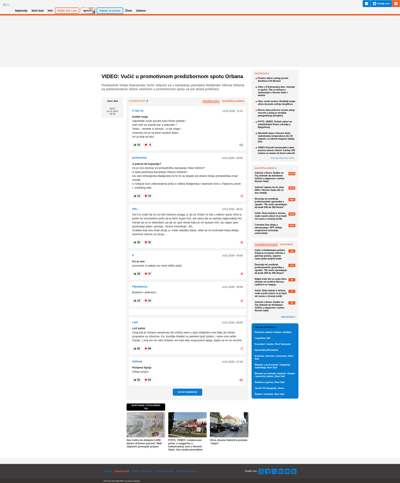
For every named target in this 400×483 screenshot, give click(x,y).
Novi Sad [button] (38, 10)
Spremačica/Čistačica (266, 350)
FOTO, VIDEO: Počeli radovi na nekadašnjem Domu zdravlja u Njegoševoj (275, 124)
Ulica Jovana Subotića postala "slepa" (228, 442)
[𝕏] (274, 471)
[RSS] (294, 471)
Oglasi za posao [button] (110, 10)
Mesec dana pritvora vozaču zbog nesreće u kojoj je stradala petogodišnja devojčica (276, 113)
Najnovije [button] (21, 10)
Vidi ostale (287, 317)
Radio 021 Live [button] (67, 10)
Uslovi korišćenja (164, 471)
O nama (107, 471)
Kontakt (135, 471)
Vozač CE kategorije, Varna (269, 388)
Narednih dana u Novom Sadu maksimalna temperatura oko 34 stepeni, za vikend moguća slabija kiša (276, 137)
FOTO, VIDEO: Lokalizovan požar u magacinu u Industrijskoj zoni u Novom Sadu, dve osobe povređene (185, 445)
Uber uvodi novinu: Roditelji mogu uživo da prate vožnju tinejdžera (276, 102)
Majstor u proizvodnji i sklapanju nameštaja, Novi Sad (272, 366)
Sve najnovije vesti (283, 158)
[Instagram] (261, 471)
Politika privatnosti (186, 471)
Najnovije (261, 73)
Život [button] (128, 10)
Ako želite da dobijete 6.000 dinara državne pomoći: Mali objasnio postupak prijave (144, 443)
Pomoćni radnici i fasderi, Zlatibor (273, 332)
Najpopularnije (265, 168)
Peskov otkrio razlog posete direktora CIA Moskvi (273, 79)
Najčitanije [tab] (286, 244)
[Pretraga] (366, 3)
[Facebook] (267, 471)
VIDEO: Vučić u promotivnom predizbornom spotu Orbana (172, 76)
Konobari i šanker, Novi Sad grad (273, 344)
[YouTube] (287, 471)
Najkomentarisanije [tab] (266, 244)
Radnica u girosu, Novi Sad (269, 382)
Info (112, 108)
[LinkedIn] (281, 471)
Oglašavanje (121, 471)
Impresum (147, 471)
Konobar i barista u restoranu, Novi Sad (274, 357)
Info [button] (50, 10)
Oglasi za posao (265, 327)
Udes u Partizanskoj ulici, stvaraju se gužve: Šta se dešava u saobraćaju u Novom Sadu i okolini (276, 91)
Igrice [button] (87, 10)
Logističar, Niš (262, 338)
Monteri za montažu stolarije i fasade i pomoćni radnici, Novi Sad (275, 375)
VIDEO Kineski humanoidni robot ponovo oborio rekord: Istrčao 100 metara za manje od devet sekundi (276, 150)
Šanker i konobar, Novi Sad (269, 394)
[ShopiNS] (396, 3)
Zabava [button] (141, 10)
